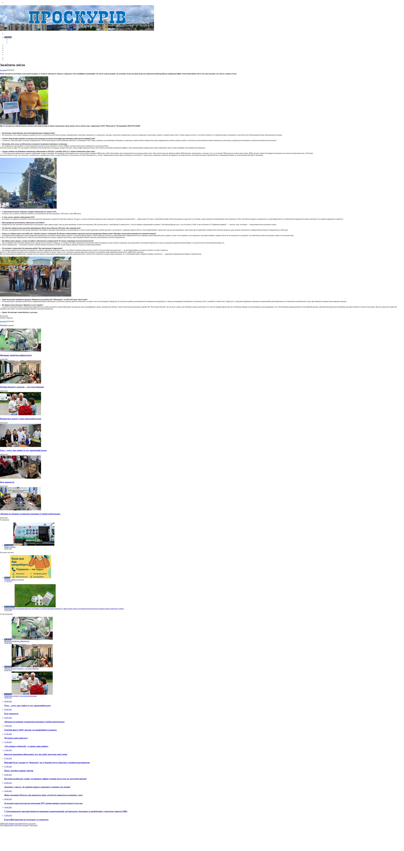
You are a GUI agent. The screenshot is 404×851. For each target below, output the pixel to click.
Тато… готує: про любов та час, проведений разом (23, 450)
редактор (3, 70)
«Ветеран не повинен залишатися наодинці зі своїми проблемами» (30, 514)
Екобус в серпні (9, 547)
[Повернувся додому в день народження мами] (20, 415)
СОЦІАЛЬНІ (9, 50)
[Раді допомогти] (20, 478)
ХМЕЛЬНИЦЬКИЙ (11, 47)
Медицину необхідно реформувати (16, 355)
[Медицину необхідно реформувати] (20, 351)
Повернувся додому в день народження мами (20, 419)
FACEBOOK (8, 52)
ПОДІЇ (6, 49)
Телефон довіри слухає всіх (14, 579)
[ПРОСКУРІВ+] (77, 30)
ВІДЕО (6, 45)
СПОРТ (11, 43)
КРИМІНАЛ (12, 41)
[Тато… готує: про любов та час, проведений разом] (20, 446)
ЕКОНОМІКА (13, 39)
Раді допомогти (7, 482)
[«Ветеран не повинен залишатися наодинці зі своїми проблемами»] (20, 510)
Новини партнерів (29, 823)
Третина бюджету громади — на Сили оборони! (22, 387)
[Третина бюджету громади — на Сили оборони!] (20, 383)
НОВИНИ (8, 37)
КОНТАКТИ (9, 54)
